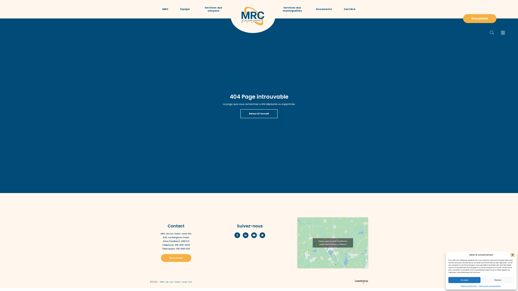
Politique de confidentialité (489, 286)
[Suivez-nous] (237, 235)
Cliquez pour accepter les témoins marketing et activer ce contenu (332, 242)
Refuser (497, 280)
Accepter (464, 280)
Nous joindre (479, 18)
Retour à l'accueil (259, 113)
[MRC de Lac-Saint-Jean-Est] (252, 16)
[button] (512, 255)
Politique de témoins (469, 286)
